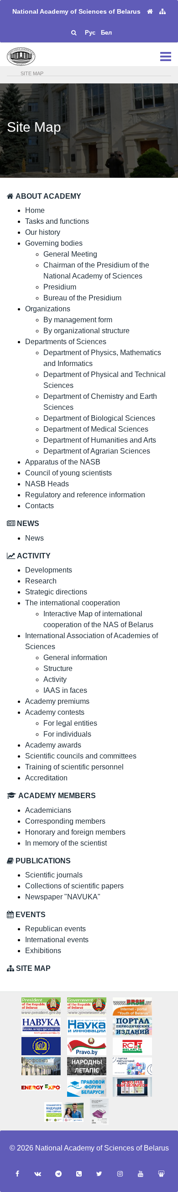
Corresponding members (65, 821)
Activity (55, 679)
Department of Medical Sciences (95, 429)
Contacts (39, 506)
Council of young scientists (68, 473)
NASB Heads (47, 484)
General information (75, 657)
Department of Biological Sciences (99, 418)
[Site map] (162, 11)
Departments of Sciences (65, 342)
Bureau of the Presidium (82, 298)
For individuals (67, 734)
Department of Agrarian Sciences (96, 451)
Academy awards (53, 745)
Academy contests (54, 712)
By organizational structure (86, 331)
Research (41, 581)
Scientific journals (54, 875)
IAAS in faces (65, 690)
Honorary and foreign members (75, 832)
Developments (48, 570)
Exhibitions (43, 951)
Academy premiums (57, 701)
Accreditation (46, 778)
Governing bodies (54, 243)
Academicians (48, 810)
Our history (42, 232)
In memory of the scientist (66, 843)
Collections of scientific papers (74, 886)
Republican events (55, 929)
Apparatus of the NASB (62, 462)
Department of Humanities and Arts (99, 440)
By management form (77, 320)
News (34, 538)
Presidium (59, 287)
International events (57, 940)
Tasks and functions (57, 221)
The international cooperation (72, 603)
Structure (58, 668)
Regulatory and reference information (85, 495)
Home (35, 210)
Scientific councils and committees (80, 756)
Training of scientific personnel (74, 767)
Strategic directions (56, 592)
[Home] (150, 11)
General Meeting (70, 254)
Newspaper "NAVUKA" (62, 897)
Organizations (47, 309)
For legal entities (70, 723)
